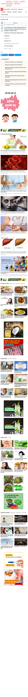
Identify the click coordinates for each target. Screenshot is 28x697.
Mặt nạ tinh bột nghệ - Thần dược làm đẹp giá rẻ (20, 471)
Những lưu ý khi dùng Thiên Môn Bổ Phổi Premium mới (6, 371)
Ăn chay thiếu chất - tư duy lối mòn (7, 305)
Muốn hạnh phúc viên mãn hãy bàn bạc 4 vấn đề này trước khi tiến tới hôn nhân (7, 535)
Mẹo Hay (20, 12)
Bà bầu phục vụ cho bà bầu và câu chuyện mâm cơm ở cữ (20, 535)
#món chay (15, 1)
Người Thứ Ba (18, 512)
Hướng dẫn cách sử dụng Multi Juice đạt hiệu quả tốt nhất (20, 397)
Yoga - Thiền (23, 283)
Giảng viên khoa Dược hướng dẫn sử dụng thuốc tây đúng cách (13, 232)
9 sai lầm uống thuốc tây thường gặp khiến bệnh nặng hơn (12, 212)
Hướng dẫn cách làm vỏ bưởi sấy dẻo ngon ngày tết (20, 317)
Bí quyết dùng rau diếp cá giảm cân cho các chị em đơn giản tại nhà (7, 459)
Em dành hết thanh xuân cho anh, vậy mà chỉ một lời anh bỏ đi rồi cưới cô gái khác (7, 524)
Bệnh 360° (20, 9)
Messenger (18, 54)
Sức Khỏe (9, 358)
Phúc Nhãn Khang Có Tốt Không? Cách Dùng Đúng (6, 397)
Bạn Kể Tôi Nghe (4, 14)
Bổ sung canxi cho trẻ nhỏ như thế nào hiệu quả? (20, 372)
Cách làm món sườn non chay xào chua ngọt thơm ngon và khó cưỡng (7, 317)
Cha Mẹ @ (15, 12)
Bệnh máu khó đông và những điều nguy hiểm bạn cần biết (13, 170)
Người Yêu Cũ (13, 512)
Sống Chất (9, 12)
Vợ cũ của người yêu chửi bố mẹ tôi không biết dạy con (20, 524)
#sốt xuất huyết (9, 3)
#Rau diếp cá (9, 5)
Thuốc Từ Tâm (14, 9)
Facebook (12, 54)
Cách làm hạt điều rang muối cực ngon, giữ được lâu (20, 295)
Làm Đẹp (9, 437)
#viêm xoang (8, 1)
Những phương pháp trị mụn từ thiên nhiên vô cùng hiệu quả (20, 449)
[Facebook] (2, 25)
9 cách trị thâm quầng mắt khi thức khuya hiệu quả (20, 459)
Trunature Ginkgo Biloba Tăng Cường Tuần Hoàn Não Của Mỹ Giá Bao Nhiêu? (20, 385)
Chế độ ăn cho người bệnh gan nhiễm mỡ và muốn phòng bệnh (13, 252)
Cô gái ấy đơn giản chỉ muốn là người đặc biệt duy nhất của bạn (7, 547)
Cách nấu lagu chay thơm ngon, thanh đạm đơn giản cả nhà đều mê (20, 305)
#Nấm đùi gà (17, 3)
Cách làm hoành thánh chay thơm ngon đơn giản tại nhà (6, 295)
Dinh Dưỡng (14, 358)
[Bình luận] (2, 30)
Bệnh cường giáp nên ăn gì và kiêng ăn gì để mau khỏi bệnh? (13, 150)
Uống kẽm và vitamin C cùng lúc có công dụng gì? (6, 384)
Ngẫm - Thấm (12, 283)
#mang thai (22, 1)
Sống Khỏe (3, 12)
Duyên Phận (24, 512)
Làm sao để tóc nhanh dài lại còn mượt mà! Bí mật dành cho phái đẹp (7, 471)
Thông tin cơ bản (10, 24)
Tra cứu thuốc (7, 9)
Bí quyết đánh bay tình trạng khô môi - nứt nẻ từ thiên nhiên (7, 448)
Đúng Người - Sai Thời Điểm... (20, 546)
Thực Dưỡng (17, 283)
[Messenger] (2, 28)
